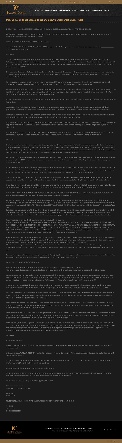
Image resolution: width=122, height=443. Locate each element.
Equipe (82, 10)
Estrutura (75, 10)
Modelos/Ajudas (97, 10)
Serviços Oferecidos (51, 10)
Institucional (39, 10)
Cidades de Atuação (64, 10)
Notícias (88, 10)
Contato (106, 10)
